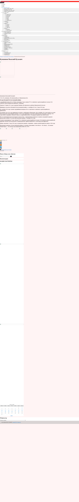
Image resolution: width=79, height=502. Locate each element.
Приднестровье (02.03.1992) (9, 38)
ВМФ (5, 43)
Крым (5, 34)
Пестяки (12, 56)
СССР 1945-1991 (5, 12)
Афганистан (8, 14)
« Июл (11, 415)
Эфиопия (8, 27)
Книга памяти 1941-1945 (8, 8)
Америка (6, 21)
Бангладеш (8, 15)
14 (15, 410)
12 (8, 410)
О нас (3, 5)
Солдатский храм (7, 52)
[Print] (27, 148)
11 (5, 410)
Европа (5, 28)
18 (5, 411)
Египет (7, 26)
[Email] (27, 141)
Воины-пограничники (8, 44)
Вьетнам (8, 16)
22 (18, 411)
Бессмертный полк (5, 7)
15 (18, 410)
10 (1, 410)
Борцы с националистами (9, 11)
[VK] (27, 143)
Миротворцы (4, 35)
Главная (3, 4)
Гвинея (7, 25)
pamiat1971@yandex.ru (17, 422)
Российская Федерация (6, 31)
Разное (3, 50)
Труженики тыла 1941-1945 (9, 10)
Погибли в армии (7, 46)
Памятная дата (7, 54)
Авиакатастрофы (7, 42)
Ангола (7, 24)
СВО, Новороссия (7, 32)
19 (8, 411)
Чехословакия (9, 30)
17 (1, 411)
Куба (7, 22)
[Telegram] (27, 146)
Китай (7, 17)
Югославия (6, 39)
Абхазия (5, 36)
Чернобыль (6, 49)
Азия (5, 13)
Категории (6, 51)
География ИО (7, 53)
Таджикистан (8, 20)
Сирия (7, 19)
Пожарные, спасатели (8, 47)
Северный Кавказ (7, 33)
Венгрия (8, 29)
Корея (7, 18)
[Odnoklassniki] (27, 145)
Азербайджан (6, 37)
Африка (5, 23)
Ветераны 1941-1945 (8, 9)
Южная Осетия (7, 40)
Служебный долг (5, 41)
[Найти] (11, 156)
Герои (3, 6)
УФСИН (5, 48)
